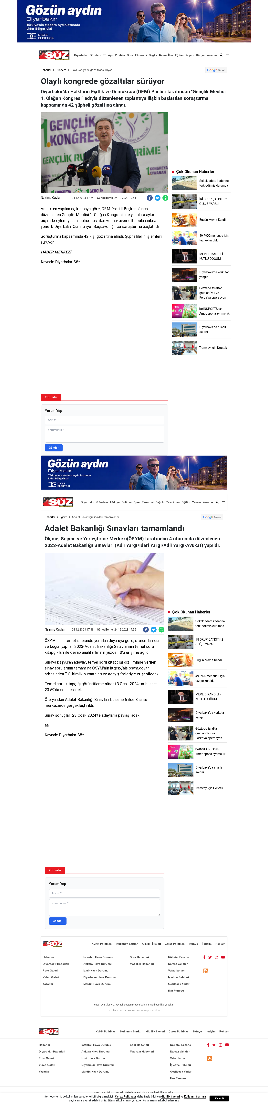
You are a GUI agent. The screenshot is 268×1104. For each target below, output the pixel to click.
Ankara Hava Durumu (97, 963)
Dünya (200, 55)
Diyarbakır (81, 55)
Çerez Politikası (175, 943)
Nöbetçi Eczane (178, 957)
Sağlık (153, 55)
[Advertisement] (104, 300)
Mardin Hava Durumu (97, 983)
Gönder (54, 447)
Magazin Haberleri (142, 963)
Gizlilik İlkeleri (151, 943)
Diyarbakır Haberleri (56, 963)
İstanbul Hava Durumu (98, 957)
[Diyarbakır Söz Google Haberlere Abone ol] (216, 70)
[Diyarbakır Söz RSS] (205, 970)
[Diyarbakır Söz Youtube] (223, 957)
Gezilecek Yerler (178, 983)
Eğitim (179, 55)
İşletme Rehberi (178, 977)
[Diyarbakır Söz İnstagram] (216, 957)
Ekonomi (141, 55)
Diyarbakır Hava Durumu (99, 977)
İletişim (206, 943)
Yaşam (189, 55)
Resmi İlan (166, 55)
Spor (130, 55)
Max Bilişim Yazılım (149, 1010)
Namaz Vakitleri (178, 963)
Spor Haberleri (139, 957)
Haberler (46, 70)
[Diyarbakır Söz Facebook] (204, 957)
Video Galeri (51, 977)
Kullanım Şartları (127, 943)
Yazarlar (212, 55)
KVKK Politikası (102, 943)
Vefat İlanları (176, 970)
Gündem (95, 55)
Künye (193, 943)
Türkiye (108, 55)
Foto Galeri (50, 970)
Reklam (220, 943)
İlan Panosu (176, 990)
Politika (120, 55)
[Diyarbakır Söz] (54, 55)
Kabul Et (219, 1098)
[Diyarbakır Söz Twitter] (210, 957)
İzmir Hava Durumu (95, 970)
